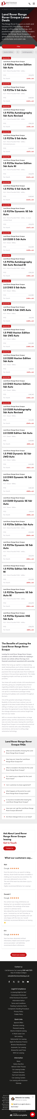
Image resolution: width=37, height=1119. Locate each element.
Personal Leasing (18, 1028)
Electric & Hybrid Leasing (18, 1031)
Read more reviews (18, 955)
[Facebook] (9, 982)
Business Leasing (18, 1025)
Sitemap (18, 1083)
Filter (18, 46)
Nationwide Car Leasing (18, 1039)
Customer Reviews (18, 1072)
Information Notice (18, 1000)
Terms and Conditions (18, 1003)
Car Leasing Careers (18, 1078)
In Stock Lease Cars (18, 1034)
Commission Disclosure (18, 995)
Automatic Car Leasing (18, 1047)
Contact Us (9, 848)
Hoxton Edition (8, 52)
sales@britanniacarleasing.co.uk (18, 976)
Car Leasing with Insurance (18, 1080)
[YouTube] (28, 982)
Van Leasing (18, 1036)
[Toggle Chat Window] (32, 1114)
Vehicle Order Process (18, 1067)
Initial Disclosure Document (18, 998)
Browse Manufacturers (18, 1044)
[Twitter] (13, 982)
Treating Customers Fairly (18, 1006)
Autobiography (27, 52)
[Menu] (34, 3)
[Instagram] (18, 982)
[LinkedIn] (23, 982)
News (18, 1061)
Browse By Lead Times (18, 1050)
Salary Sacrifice (18, 1064)
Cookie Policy (18, 1014)
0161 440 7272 (27, 970)
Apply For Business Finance (18, 1042)
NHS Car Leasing (18, 1053)
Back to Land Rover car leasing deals (16, 9)
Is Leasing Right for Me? (18, 992)
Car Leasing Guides (18, 1069)
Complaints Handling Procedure (18, 1009)
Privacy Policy (18, 1011)
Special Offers (18, 1022)
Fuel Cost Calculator (18, 1075)
